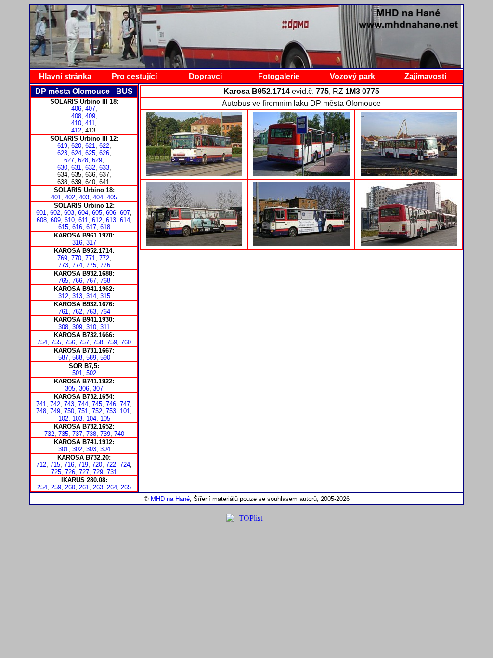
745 (97, 404)
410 (76, 123)
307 (98, 388)
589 (91, 357)
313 (77, 296)
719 (83, 464)
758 (98, 342)
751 (83, 411)
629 (97, 160)
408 (76, 115)
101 (125, 411)
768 (105, 280)
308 (63, 326)
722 (111, 464)
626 (104, 153)
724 (125, 464)
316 (77, 242)
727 (84, 471)
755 (56, 342)
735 (63, 433)
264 (112, 487)
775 (91, 265)
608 (42, 220)
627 (69, 160)
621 (90, 145)
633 (104, 167)
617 (91, 227)
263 (98, 487)
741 (41, 404)
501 (77, 373)
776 (105, 265)
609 (56, 220)
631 (76, 167)
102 (63, 418)
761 (63, 311)
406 (76, 108)
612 (97, 220)
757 (84, 342)
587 (63, 357)
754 (42, 342)
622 (104, 145)
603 (69, 212)
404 (98, 197)
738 (91, 433)
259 (56, 487)
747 (125, 404)
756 (70, 342)
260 (70, 487)
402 (70, 197)
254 (42, 487)
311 (105, 326)
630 (62, 167)
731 (112, 471)
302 (77, 449)
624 (76, 153)
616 (77, 227)
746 (111, 404)
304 (105, 449)
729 (98, 471)
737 (77, 433)
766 (77, 280)
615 (63, 227)
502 (91, 373)
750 (69, 411)
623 (62, 153)
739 (105, 433)
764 (105, 311)
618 (105, 227)
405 (112, 197)
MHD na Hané (170, 498)
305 (70, 388)
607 (125, 212)
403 (84, 197)
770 (76, 258)
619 (62, 145)
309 (77, 326)
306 (84, 388)
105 (105, 418)
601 (41, 212)
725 (56, 471)
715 (55, 464)
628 (83, 160)
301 (63, 449)
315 (105, 296)
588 (77, 357)
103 (77, 418)
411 (90, 123)
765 (63, 280)
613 (111, 220)
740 (119, 433)
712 (41, 464)
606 (111, 212)
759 (112, 342)
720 (97, 464)
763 (91, 311)
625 (90, 153)
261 (84, 487)
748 (41, 411)
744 (83, 404)
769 (62, 258)
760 (126, 342)
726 (70, 471)
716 (69, 464)
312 (63, 296)
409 (90, 115)
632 (90, 167)
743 (69, 404)
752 (97, 411)
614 (125, 220)
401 (56, 197)
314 (91, 296)
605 (97, 212)
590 (105, 357)
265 (126, 487)
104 (91, 418)
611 (83, 220)
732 (49, 433)
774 (77, 265)
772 (104, 258)
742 (55, 404)
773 (63, 265)
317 (91, 242)
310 (91, 326)
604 (83, 212)
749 (55, 411)
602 (55, 212)
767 (91, 280)
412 (76, 130)
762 (77, 311)
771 (90, 258)
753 (111, 411)
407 (90, 108)
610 (70, 220)
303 (91, 449)
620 (76, 145)
